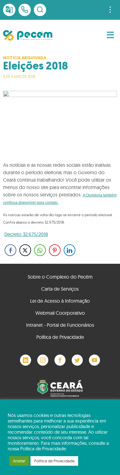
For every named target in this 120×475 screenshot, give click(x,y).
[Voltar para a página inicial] (27, 35)
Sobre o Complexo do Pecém (60, 277)
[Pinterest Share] (55, 250)
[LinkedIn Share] (69, 250)
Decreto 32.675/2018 (26, 234)
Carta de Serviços (60, 289)
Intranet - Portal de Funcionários (60, 325)
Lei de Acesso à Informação (60, 301)
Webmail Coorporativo (60, 313)
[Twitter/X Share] (25, 250)
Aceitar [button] (19, 460)
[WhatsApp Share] (40, 250)
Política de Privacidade (60, 337)
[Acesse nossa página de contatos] (24, 10)
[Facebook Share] (10, 250)
